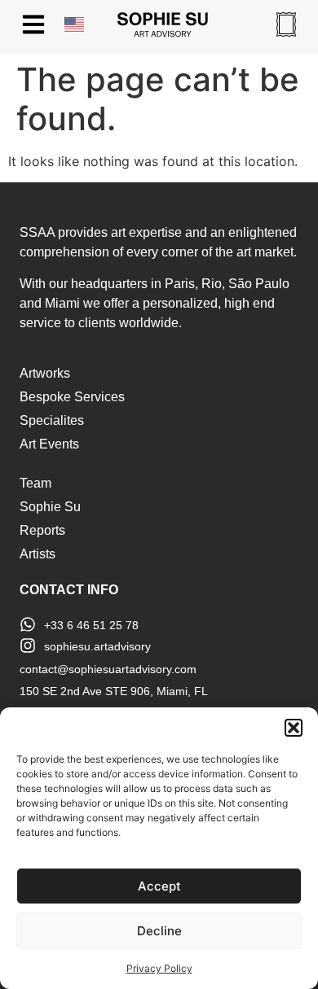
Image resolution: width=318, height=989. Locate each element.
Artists (37, 554)
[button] (293, 728)
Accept (159, 886)
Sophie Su (50, 507)
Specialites (52, 420)
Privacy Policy (159, 968)
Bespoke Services (72, 397)
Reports (42, 530)
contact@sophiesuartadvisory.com (108, 669)
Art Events (49, 444)
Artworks (45, 373)
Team (35, 483)
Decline (159, 931)
